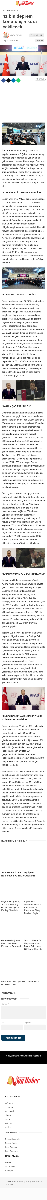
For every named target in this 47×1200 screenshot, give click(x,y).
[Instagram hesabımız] (22, 1196)
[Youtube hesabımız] (30, 1196)
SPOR (6, 32)
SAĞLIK (7, 37)
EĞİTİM (7, 43)
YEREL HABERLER (11, 64)
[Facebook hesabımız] (8, 1196)
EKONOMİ (8, 53)
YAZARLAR (8, 58)
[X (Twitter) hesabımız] (15, 1196)
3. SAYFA (7, 27)
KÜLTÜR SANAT (10, 48)
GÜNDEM (7, 21)
